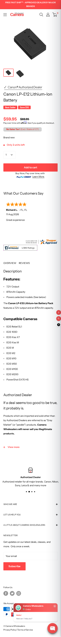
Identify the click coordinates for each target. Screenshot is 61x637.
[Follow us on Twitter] (12, 593)
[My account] (48, 15)
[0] (55, 15)
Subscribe (14, 566)
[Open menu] (5, 14)
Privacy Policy (9, 629)
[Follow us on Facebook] (5, 593)
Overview (9, 263)
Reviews (24, 263)
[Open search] (41, 15)
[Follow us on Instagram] (18, 593)
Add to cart (30, 167)
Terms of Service (25, 629)
